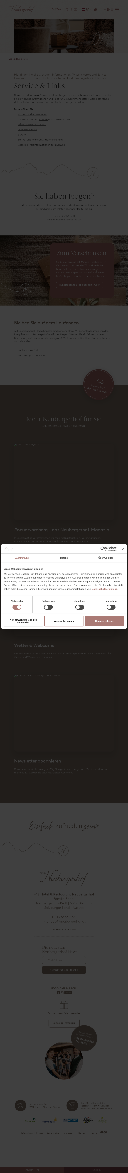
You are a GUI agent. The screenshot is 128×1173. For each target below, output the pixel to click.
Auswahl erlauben (64, 621)
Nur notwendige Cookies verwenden (23, 621)
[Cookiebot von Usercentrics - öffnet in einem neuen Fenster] (102, 548)
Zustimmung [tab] (22, 557)
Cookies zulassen (104, 621)
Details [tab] (64, 557)
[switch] (48, 607)
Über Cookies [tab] (105, 557)
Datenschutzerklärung (104, 589)
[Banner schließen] (123, 549)
